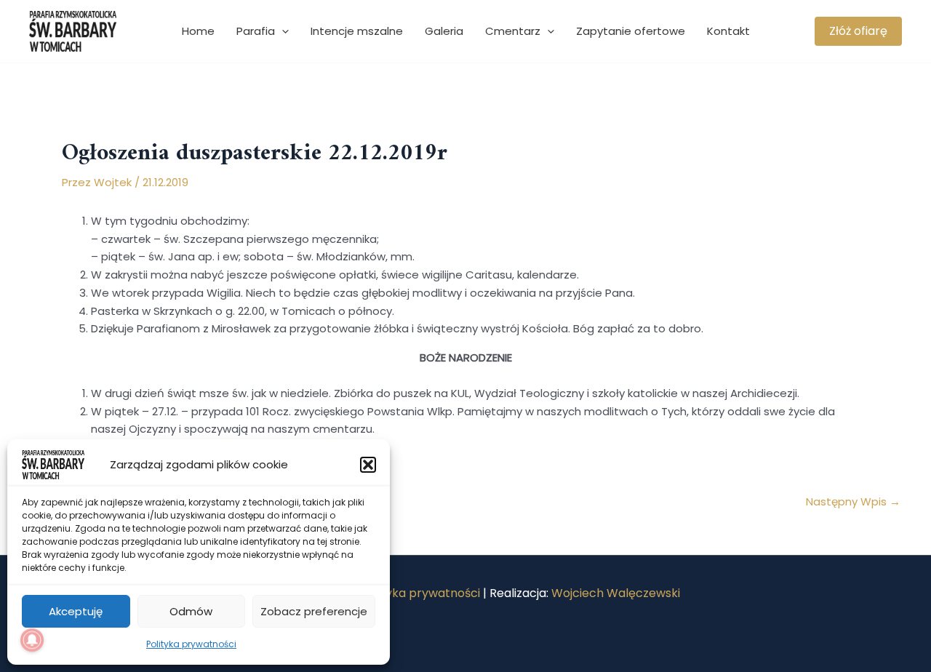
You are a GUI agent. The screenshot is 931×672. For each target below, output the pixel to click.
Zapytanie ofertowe (630, 31)
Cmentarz (512, 31)
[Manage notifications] (32, 640)
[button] (368, 464)
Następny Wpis (853, 501)
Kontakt (728, 31)
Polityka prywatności (191, 644)
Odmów (190, 611)
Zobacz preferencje (313, 611)
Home (198, 31)
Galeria (444, 31)
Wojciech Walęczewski (615, 593)
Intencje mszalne (357, 31)
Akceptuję (76, 611)
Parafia (255, 31)
